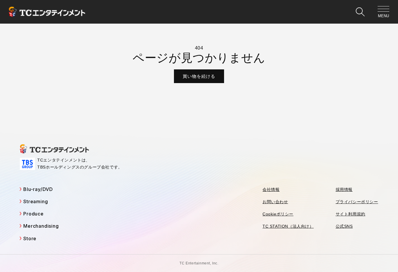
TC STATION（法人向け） (288, 226)
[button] (360, 12)
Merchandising (41, 226)
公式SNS (344, 226)
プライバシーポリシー (357, 201)
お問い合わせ (275, 201)
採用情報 (344, 189)
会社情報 (271, 189)
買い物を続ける (199, 76)
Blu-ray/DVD (38, 189)
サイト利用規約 (350, 214)
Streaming (35, 201)
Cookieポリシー (278, 214)
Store (29, 238)
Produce (33, 214)
